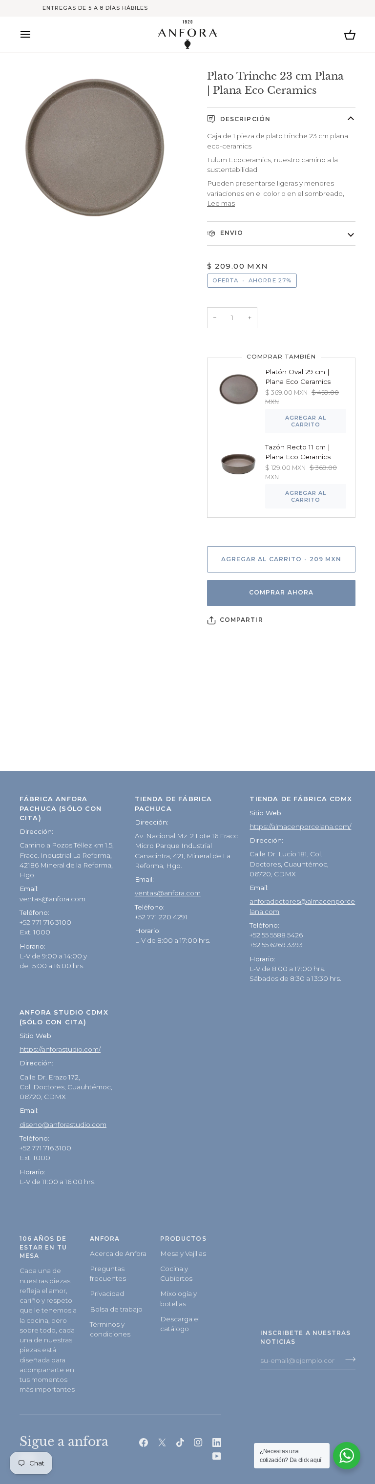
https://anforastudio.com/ (60, 1049)
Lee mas (221, 203)
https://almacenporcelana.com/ (300, 826)
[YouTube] (216, 1456)
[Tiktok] (180, 1442)
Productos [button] (183, 1238)
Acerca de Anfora (118, 1253)
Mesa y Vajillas (183, 1253)
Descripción (244, 119)
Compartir (241, 619)
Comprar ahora (281, 592)
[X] (162, 1442)
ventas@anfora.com (52, 899)
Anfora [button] (105, 1238)
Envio (230, 233)
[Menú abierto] (34, 34)
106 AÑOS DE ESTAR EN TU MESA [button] (43, 1247)
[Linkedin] (216, 1442)
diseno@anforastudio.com (63, 1124)
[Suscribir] (347, 1359)
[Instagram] (198, 1442)
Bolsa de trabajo (116, 1309)
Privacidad (107, 1293)
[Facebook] (143, 1442)
